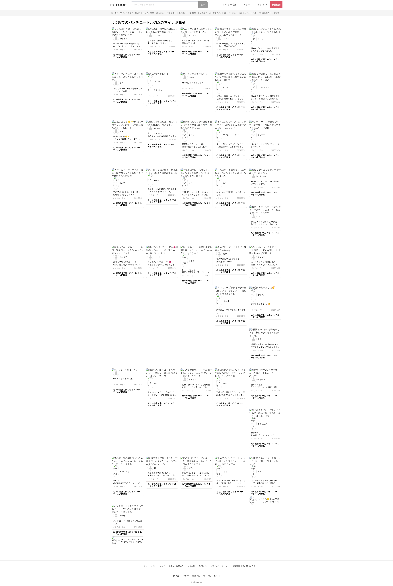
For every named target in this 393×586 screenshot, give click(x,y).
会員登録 (276, 5)
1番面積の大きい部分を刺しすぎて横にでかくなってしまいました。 (265, 347)
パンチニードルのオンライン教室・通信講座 (186, 13)
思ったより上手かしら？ (192, 83)
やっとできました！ (156, 90)
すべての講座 (229, 5)
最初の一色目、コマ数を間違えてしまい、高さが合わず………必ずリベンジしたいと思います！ (230, 46)
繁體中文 (196, 576)
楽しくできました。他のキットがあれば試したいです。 (161, 136)
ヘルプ (162, 566)
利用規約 (202, 566)
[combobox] (169, 4)
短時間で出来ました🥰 (260, 304)
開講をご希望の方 (176, 566)
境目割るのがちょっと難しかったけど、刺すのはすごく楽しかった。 (265, 483)
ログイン (262, 5)
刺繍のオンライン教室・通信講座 (149, 13)
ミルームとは (149, 566)
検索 (202, 5)
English (186, 576)
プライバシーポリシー (220, 566)
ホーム (114, 13)
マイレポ (245, 5)
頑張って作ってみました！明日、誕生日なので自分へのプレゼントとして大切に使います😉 (127, 264)
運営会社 (191, 566)
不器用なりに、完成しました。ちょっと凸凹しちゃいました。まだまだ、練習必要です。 (195, 194)
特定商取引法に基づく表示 (244, 566)
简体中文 (207, 576)
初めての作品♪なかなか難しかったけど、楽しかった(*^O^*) (265, 387)
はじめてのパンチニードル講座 (222, 13)
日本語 (176, 575)
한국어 (217, 576)
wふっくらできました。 (123, 379)
